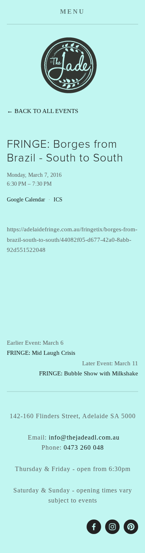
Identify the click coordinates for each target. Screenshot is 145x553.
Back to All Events (46, 111)
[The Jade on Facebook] (94, 526)
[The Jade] (112, 526)
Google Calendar (26, 200)
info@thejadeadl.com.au (84, 437)
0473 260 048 (84, 447)
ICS (58, 200)
